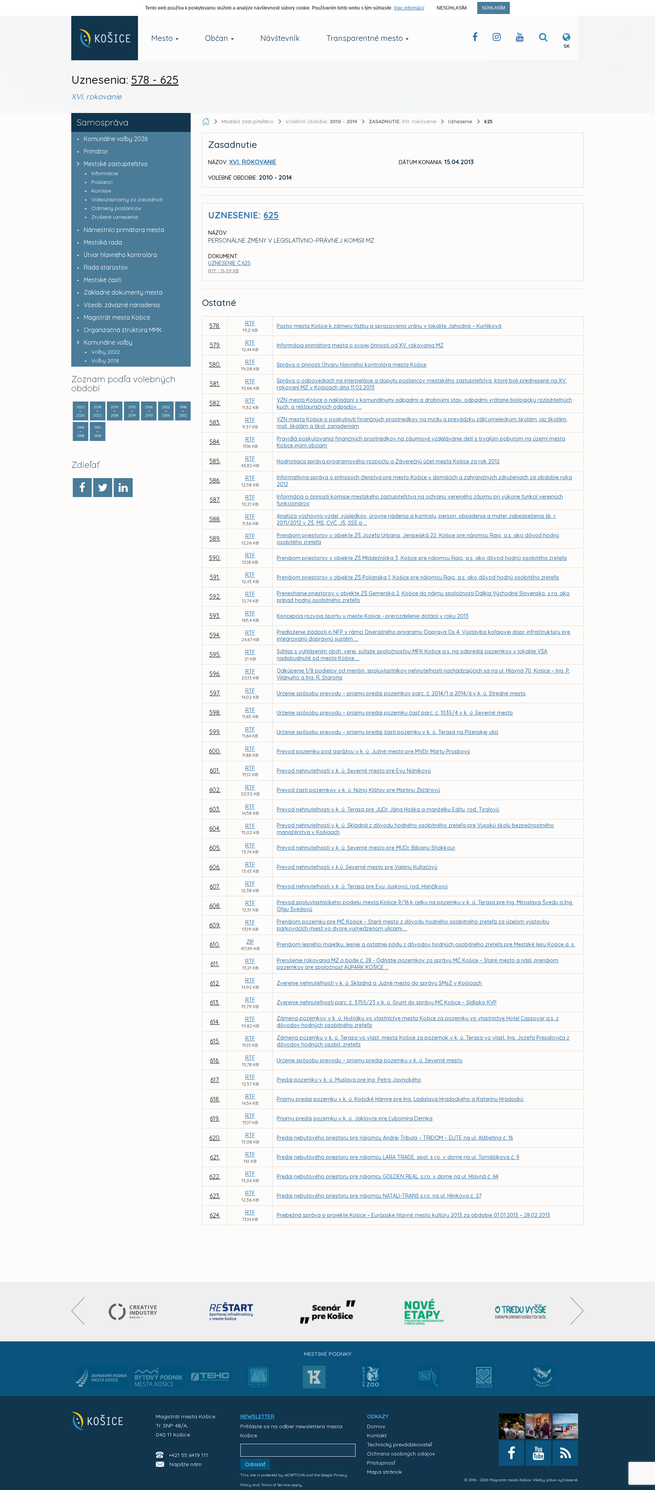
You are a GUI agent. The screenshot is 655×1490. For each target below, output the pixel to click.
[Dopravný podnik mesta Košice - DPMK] (101, 1379)
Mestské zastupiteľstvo (116, 164)
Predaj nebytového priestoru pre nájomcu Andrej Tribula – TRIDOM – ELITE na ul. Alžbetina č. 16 (395, 1137)
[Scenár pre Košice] (327, 1312)
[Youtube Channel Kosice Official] (519, 38)
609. (214, 925)
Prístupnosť (381, 1462)
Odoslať (255, 1464)
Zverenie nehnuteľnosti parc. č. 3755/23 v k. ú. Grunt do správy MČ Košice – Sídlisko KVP (387, 1002)
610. (215, 944)
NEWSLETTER (257, 1416)
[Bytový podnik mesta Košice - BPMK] (158, 1379)
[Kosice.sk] (104, 38)
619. (214, 1118)
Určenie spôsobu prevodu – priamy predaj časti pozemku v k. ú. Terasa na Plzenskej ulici (387, 732)
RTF (250, 323)
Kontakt (377, 1435)
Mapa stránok (384, 1471)
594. (214, 635)
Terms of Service (275, 1484)
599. (214, 732)
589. (214, 538)
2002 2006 (166, 411)
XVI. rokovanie (403, 121)
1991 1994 (97, 431)
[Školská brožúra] (521, 1312)
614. (214, 1022)
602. (215, 790)
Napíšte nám (185, 1464)
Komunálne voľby (108, 342)
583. (214, 422)
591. (215, 577)
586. (214, 480)
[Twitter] (102, 487)
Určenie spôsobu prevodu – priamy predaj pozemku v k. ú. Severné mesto (369, 1060)
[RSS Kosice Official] (565, 1453)
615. (215, 1041)
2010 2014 (132, 411)
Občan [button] (217, 38)
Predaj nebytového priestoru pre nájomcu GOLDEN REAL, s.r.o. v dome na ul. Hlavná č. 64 (387, 1176)
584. (214, 441)
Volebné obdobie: (321, 121)
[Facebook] (82, 487)
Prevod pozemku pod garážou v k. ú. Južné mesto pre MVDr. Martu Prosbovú (373, 751)
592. (215, 596)
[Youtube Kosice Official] (538, 1453)
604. (214, 828)
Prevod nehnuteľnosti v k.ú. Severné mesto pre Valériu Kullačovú (357, 867)
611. (214, 964)
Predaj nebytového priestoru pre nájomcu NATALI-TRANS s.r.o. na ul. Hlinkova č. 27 (379, 1195)
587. (215, 499)
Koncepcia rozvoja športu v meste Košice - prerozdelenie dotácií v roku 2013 (373, 616)
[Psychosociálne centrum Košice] (484, 1381)
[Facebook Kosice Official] (475, 38)
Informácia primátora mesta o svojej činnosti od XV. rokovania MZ (360, 345)
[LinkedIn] (123, 487)
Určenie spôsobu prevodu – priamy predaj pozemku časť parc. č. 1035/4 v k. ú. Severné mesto (395, 712)
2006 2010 (149, 411)
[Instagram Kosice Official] (496, 38)
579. (215, 345)
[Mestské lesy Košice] (258, 1380)
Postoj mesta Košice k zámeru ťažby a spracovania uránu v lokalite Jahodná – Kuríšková (389, 326)
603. (214, 809)
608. (215, 906)
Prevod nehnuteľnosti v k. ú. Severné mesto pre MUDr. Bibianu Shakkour (366, 847)
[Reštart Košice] (231, 1312)
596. (214, 674)
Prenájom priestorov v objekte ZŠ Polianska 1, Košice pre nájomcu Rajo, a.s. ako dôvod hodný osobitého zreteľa (418, 577)
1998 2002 (183, 411)
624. (215, 1215)
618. (215, 1099)
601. (215, 770)
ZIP (250, 941)
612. (215, 983)
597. (215, 693)
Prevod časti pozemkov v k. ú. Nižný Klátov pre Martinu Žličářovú (358, 790)
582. (215, 403)
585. (215, 461)
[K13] (314, 1379)
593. (214, 616)
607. (215, 886)
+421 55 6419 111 (188, 1455)
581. (215, 383)
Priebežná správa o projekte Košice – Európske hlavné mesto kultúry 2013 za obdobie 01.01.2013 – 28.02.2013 (413, 1215)
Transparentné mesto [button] (365, 38)
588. (215, 519)
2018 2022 (97, 411)
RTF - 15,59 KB (223, 270)
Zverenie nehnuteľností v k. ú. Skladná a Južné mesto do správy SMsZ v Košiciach (379, 983)
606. (214, 867)
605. (215, 848)
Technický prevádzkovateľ (399, 1444)
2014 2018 (114, 411)
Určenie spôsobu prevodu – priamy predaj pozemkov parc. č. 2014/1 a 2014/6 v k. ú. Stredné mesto (401, 693)
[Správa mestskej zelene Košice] (428, 1379)
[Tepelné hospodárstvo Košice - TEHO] (210, 1371)
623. (215, 1196)
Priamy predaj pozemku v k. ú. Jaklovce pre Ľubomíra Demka (354, 1118)
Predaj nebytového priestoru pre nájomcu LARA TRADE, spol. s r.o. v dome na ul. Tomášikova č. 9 (398, 1157)
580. (215, 364)
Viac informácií (409, 8)
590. (215, 557)
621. (215, 1157)
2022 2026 (80, 411)
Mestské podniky (327, 1353)
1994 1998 (80, 431)
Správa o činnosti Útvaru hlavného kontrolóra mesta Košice (351, 364)
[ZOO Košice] (371, 1393)
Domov (376, 1426)
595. (215, 654)
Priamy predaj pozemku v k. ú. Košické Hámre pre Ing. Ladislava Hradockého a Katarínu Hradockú (400, 1099)
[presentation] (78, 1311)
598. (215, 712)
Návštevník (280, 38)
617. (214, 1080)
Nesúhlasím (452, 8)
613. (214, 1002)
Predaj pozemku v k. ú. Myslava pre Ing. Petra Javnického (349, 1079)
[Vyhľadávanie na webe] (543, 38)
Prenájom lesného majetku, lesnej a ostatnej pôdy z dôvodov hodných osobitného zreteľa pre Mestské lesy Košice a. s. (426, 944)
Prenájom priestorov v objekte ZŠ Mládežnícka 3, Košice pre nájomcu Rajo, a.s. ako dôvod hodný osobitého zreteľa (422, 558)
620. (215, 1138)
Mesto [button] (163, 38)
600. (215, 751)
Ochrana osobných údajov (401, 1453)
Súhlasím (493, 8)
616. (214, 1060)
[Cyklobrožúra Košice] (424, 1312)
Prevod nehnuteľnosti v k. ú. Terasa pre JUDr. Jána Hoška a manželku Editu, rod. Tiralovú (388, 809)
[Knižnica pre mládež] (543, 1381)
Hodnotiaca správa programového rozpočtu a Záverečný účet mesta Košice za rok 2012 (388, 461)
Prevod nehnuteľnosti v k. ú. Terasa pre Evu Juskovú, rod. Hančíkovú (362, 886)
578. (214, 325)
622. (214, 1176)
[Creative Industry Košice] (135, 1312)
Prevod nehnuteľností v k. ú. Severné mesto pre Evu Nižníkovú (354, 770)
